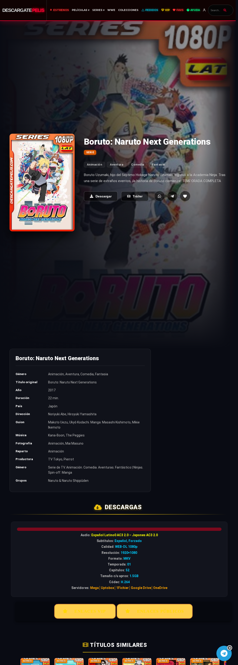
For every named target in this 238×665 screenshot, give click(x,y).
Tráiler (137, 196)
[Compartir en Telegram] (172, 196)
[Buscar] (225, 10)
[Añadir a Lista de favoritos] (185, 196)
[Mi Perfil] (204, 10)
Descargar (104, 196)
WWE (111, 10)
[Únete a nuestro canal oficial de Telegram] (224, 653)
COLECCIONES (128, 10)
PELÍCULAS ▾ (80, 10)
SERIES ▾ (98, 10)
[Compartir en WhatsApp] (159, 196)
